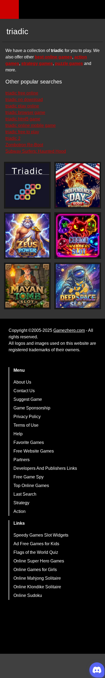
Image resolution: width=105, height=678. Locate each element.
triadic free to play (22, 132)
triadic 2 (12, 138)
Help (18, 434)
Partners (21, 459)
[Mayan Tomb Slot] (27, 286)
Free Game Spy (28, 477)
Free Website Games (33, 451)
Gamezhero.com (69, 330)
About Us (22, 382)
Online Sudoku (27, 595)
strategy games (37, 63)
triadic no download (24, 99)
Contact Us (24, 390)
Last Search (24, 494)
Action (19, 511)
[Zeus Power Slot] (27, 236)
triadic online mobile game (30, 125)
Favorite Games (28, 442)
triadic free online (21, 93)
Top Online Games (31, 485)
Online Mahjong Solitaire (37, 578)
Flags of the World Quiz (35, 552)
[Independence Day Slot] (78, 185)
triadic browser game (25, 112)
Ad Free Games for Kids (36, 543)
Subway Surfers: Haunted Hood (35, 151)
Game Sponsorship (31, 408)
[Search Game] (96, 10)
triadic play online (22, 106)
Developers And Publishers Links (45, 468)
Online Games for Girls (35, 569)
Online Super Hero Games (38, 561)
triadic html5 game (22, 119)
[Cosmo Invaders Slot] (78, 236)
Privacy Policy (27, 416)
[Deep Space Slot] (78, 286)
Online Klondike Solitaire (37, 587)
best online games (53, 57)
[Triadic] (27, 185)
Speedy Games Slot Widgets (40, 535)
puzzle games (69, 63)
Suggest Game (27, 399)
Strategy (21, 502)
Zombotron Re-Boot (24, 144)
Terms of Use (25, 425)
